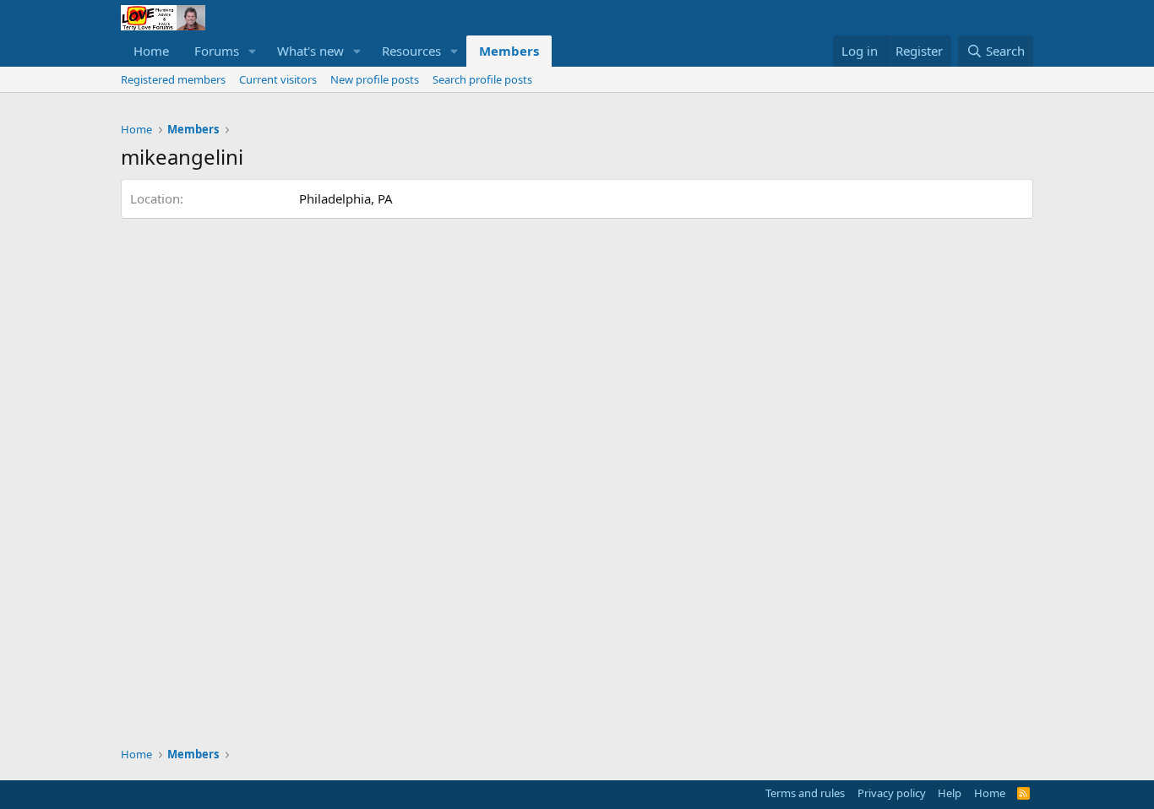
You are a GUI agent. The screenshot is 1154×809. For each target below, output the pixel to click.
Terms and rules (805, 793)
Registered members (173, 79)
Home (151, 50)
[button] (252, 51)
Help (949, 793)
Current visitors (278, 79)
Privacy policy (891, 793)
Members (509, 50)
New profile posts (374, 79)
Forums (216, 50)
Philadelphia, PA (346, 198)
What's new (310, 50)
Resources (411, 50)
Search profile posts (482, 79)
